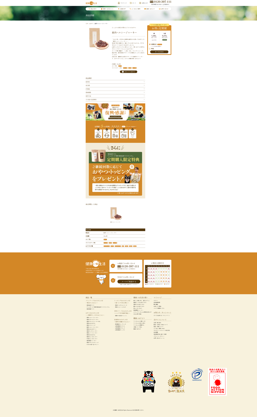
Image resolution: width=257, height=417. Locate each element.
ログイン (156, 300)
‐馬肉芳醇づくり (90, 309)
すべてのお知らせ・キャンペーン (162, 315)
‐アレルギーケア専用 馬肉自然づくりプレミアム (97, 307)
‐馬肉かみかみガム (90, 323)
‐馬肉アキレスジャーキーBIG (93, 321)
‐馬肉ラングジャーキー (91, 331)
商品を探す (94, 9)
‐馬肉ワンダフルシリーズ (120, 305)
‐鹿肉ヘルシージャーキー (92, 327)
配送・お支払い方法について (161, 324)
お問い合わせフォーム (159, 338)
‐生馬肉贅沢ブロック (119, 328)
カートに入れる (159, 52)
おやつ (120, 66)
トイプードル (106, 246)
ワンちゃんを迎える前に (139, 323)
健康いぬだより (150, 9)
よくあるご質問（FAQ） (159, 328)
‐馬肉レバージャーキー (91, 333)
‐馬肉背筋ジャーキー (91, 340)
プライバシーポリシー (159, 336)
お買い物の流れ (157, 322)
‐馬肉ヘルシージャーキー (92, 317)
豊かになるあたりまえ (139, 306)
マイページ (124, 3)
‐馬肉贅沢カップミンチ (120, 324)
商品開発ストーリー (138, 310)
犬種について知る (138, 327)
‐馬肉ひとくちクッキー (91, 337)
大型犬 (134, 246)
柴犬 (123, 246)
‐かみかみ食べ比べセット (92, 344)
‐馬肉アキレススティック (92, 342)
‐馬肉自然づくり (90, 305)
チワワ (112, 246)
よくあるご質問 (136, 9)
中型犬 (130, 246)
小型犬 (126, 246)
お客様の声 (123, 9)
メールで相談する (128, 281)
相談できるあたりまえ (139, 304)
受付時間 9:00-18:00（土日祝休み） (160, 4)
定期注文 (156, 44)
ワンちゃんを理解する (139, 325)
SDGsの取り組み (138, 314)
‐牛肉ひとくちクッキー (91, 338)
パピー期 (125, 68)
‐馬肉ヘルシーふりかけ (120, 307)
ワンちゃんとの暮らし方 (139, 321)
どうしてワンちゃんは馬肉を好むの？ (143, 312)
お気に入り (145, 3)
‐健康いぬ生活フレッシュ (120, 315)
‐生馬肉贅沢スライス (119, 326)
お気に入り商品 (157, 306)
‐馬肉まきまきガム (90, 335)
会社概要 (156, 332)
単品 (152, 48)
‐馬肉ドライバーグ (90, 325)
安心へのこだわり (138, 308)
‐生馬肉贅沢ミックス (119, 330)
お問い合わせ (164, 9)
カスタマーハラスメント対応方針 (162, 330)
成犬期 (129, 68)
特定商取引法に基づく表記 (160, 334)
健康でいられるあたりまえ (140, 302)
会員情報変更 (157, 302)
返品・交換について (158, 326)
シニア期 (134, 68)
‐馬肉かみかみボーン (91, 329)
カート (134, 3)
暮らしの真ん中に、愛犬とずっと (142, 300)
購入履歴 (156, 304)
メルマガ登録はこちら (159, 308)
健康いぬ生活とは (108, 9)
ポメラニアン (118, 246)
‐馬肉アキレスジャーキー (92, 319)
